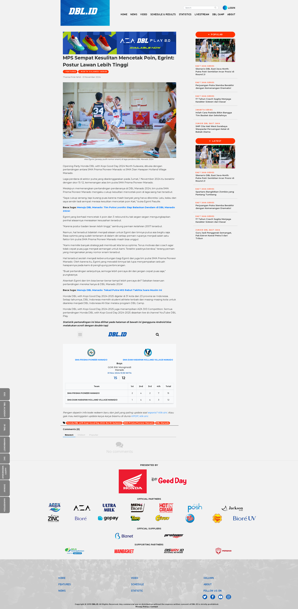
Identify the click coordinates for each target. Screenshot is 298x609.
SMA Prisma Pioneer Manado (139, 423)
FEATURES (64, 584)
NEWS (62, 590)
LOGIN (231, 7)
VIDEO (143, 14)
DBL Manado (162, 423)
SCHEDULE (137, 584)
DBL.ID (95, 604)
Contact (154, 607)
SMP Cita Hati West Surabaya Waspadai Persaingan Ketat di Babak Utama (212, 129)
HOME (124, 14)
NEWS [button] (133, 14)
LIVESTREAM (202, 14)
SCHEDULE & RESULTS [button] (163, 14)
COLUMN (209, 578)
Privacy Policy (142, 607)
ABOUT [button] (231, 14)
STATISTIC (137, 590)
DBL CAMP (218, 14)
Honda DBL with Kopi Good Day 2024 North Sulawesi (94, 423)
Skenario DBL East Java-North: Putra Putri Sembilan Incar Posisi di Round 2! (215, 72)
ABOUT (208, 584)
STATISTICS (185, 14)
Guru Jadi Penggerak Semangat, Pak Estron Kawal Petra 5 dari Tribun (214, 235)
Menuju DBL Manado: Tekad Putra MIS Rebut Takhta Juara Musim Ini (119, 290)
